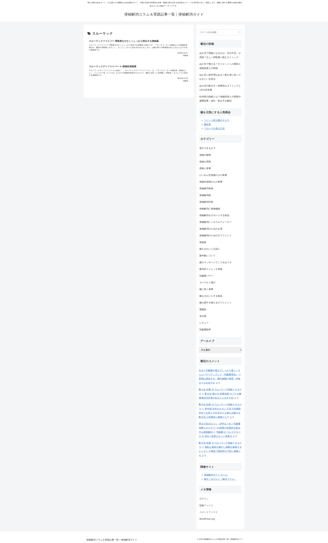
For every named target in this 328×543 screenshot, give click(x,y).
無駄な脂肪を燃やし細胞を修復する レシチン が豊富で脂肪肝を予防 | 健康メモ (220, 451)
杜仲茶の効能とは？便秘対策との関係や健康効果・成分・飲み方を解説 (220, 98)
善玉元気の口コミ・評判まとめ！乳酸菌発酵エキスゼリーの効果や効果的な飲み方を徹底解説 (219, 428)
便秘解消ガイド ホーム (216, 475)
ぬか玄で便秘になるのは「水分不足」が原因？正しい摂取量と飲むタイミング (220, 55)
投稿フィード (206, 505)
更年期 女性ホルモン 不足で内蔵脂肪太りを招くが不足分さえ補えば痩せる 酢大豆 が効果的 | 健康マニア (220, 413)
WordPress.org (207, 519)
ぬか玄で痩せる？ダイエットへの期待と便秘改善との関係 (220, 66)
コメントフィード (208, 512)
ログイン (204, 498)
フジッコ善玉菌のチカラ (216, 120)
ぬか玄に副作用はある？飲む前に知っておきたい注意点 (220, 77)
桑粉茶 (207, 124)
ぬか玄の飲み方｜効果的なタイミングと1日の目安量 (220, 87)
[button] (239, 32)
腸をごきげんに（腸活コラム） (220, 479)
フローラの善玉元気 (214, 128)
